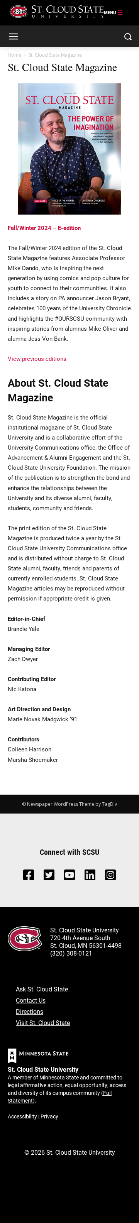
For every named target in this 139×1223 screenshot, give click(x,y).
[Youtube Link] (69, 877)
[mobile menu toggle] (113, 13)
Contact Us (31, 1000)
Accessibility (22, 1116)
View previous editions (37, 358)
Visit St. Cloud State (43, 1022)
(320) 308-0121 (71, 953)
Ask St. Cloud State (42, 989)
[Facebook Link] (28, 877)
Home (14, 55)
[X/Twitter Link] (49, 877)
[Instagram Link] (110, 877)
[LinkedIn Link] (90, 877)
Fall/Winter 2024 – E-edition (44, 228)
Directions (29, 1011)
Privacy (49, 1116)
